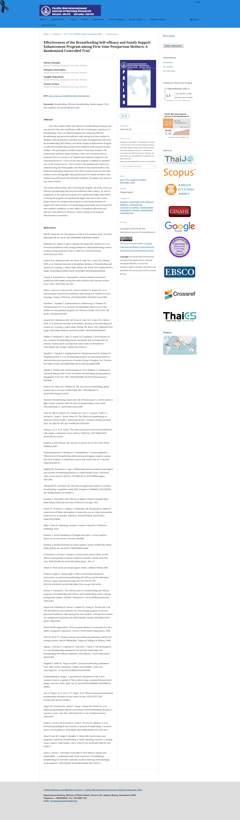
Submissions (98, 19)
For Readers (168, 62)
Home (46, 34)
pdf (125, 116)
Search (195, 19)
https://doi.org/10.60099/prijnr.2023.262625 (69, 96)
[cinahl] (180, 216)
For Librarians (169, 71)
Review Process (136, 19)
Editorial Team (58, 19)
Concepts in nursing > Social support (136, 207)
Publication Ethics (158, 19)
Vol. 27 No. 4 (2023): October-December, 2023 (83, 34)
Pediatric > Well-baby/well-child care (137, 202)
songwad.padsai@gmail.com (63, 801)
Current (72, 19)
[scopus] (179, 178)
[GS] (179, 232)
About (42, 19)
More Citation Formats (131, 166)
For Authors (168, 66)
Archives (84, 19)
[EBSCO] (179, 282)
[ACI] (179, 197)
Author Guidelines (116, 19)
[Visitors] (179, 354)
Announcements (48, 25)
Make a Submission (173, 46)
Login (198, 2)
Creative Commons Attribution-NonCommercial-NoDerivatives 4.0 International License (137, 247)
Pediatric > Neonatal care (131, 204)
